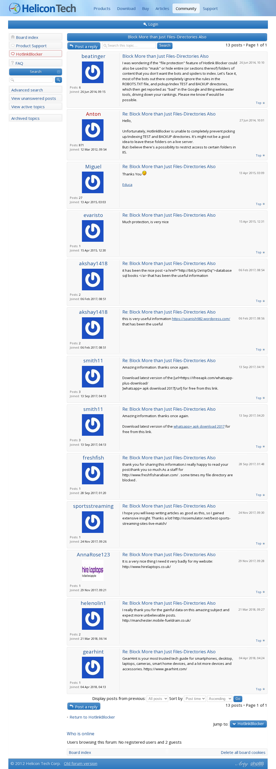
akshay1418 (93, 263)
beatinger (93, 56)
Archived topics (25, 118)
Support (210, 8)
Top (258, 103)
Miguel (93, 166)
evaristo (93, 215)
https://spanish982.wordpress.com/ (201, 318)
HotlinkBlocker (29, 54)
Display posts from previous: (119, 698)
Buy (145, 8)
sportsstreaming (93, 505)
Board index (27, 37)
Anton (93, 113)
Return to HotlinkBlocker (92, 717)
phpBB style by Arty (241, 764)
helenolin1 (93, 603)
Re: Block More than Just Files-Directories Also (169, 114)
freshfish (93, 457)
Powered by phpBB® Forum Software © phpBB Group (257, 764)
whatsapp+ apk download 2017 (199, 426)
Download (126, 8)
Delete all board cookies (243, 752)
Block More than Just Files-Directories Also (167, 36)
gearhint (93, 651)
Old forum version (80, 763)
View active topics (28, 106)
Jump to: (220, 723)
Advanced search (27, 90)
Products (102, 8)
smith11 (93, 360)
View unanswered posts (33, 98)
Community (186, 8)
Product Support (31, 45)
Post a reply (86, 46)
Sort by (176, 698)
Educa (127, 184)
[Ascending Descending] (224, 698)
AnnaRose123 (93, 554)
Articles (162, 8)
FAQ (19, 63)
